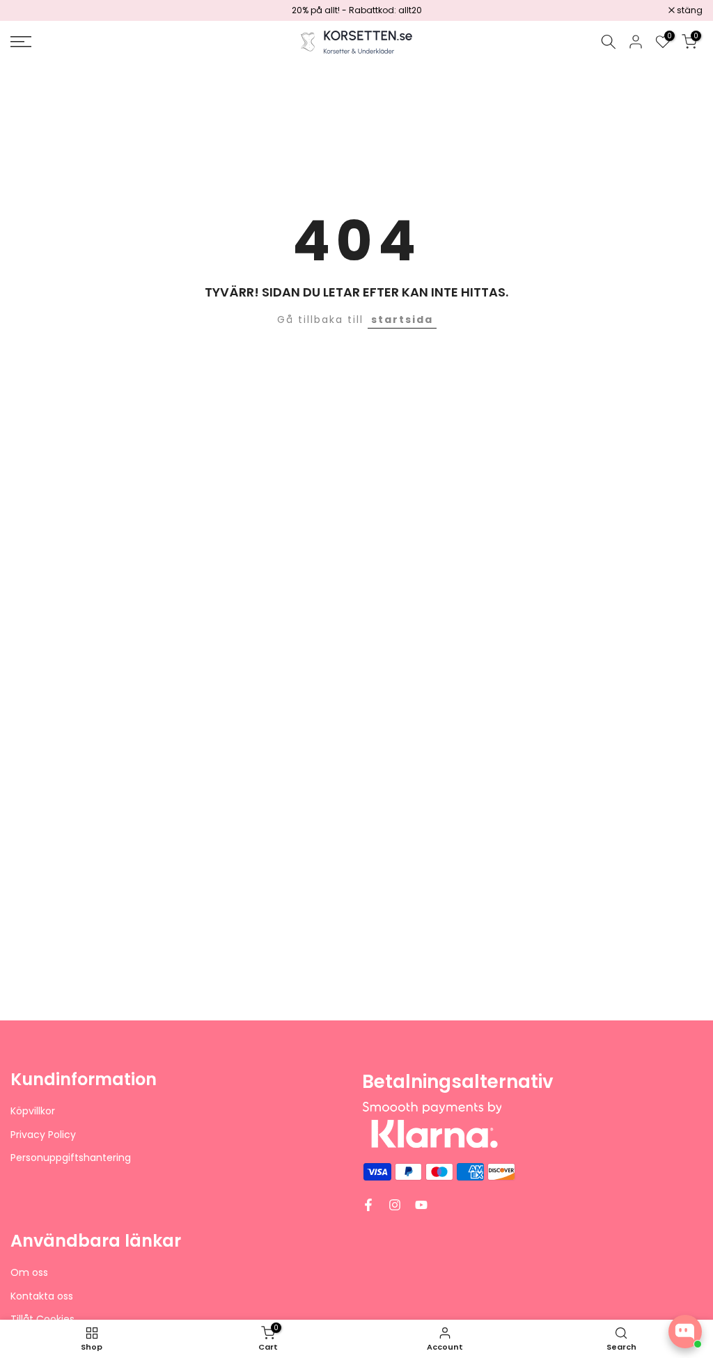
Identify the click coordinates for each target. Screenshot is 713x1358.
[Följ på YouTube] (421, 1205)
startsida (402, 319)
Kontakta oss (41, 1296)
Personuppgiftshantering (70, 1157)
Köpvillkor (32, 1111)
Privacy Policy (43, 1135)
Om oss (29, 1272)
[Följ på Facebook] (368, 1205)
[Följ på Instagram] (395, 1205)
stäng (31, 10)
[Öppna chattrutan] (685, 1331)
